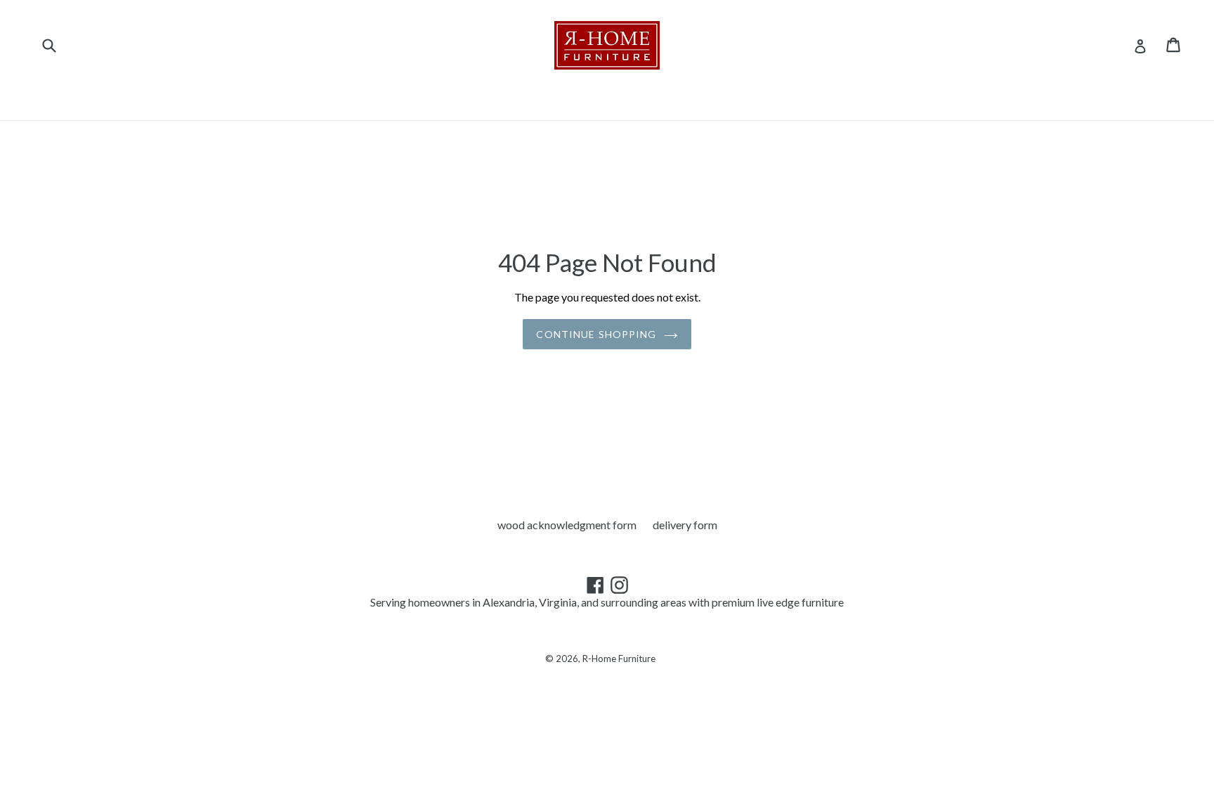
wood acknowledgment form (567, 524)
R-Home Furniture (618, 658)
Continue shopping (596, 334)
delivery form (685, 524)
